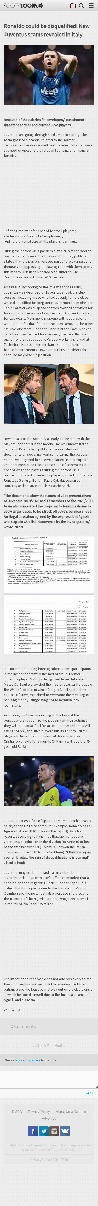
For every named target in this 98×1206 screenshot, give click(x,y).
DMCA (17, 1111)
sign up (34, 1060)
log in (19, 1060)
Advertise (49, 1118)
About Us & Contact (71, 1111)
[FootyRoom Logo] (23, 5)
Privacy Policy (39, 1111)
